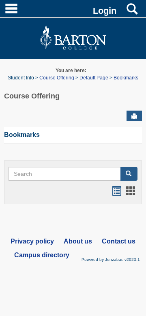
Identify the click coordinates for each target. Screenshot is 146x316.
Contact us (118, 241)
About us (78, 241)
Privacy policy (32, 241)
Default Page (93, 78)
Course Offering (56, 78)
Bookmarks (126, 78)
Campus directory (41, 255)
